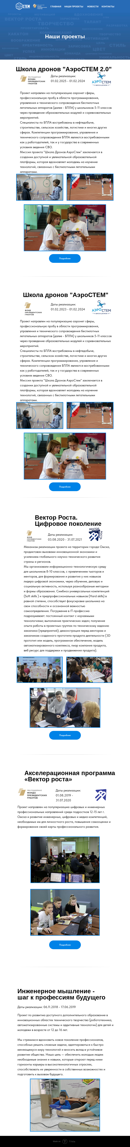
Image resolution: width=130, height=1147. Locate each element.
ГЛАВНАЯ (55, 6)
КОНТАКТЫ (108, 6)
